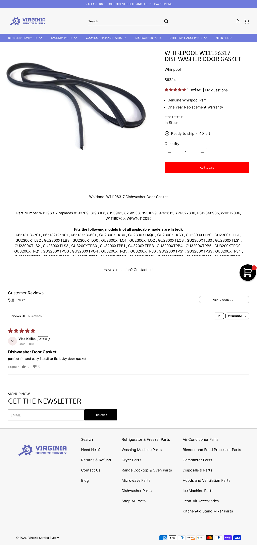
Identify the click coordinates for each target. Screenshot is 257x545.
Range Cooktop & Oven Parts (147, 470)
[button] (176, 90)
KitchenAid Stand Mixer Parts (208, 511)
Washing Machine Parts (142, 450)
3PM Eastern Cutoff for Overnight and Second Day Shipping (128, 4)
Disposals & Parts (197, 470)
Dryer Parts (131, 460)
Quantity (172, 144)
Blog (85, 480)
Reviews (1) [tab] (17, 316)
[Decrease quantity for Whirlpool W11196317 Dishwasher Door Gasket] (169, 152)
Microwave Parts (136, 480)
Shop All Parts (134, 501)
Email (16, 415)
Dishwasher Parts (137, 491)
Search (87, 439)
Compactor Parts (197, 460)
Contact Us (90, 470)
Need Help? (91, 450)
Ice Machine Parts (198, 491)
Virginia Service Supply (43, 537)
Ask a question (224, 300)
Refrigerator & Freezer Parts (146, 439)
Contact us (143, 270)
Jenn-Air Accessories (201, 501)
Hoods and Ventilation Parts (206, 480)
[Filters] (219, 316)
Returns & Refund (96, 460)
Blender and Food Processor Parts (212, 450)
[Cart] (244, 21)
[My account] (235, 21)
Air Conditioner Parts (200, 439)
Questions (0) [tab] (37, 316)
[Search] (164, 21)
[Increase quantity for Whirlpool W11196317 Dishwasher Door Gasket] (202, 152)
